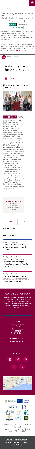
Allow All (13, 24)
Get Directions (18, 338)
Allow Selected (18, 27)
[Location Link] (17, 389)
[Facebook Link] (18, 359)
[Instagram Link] (10, 359)
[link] (17, 401)
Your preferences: (22, 18)
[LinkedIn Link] (14, 367)
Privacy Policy (21, 51)
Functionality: (7, 18)
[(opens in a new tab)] (17, 403)
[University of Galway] (10, 57)
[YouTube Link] (26, 359)
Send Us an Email (18, 341)
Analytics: (12, 21)
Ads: (22, 21)
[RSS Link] (22, 367)
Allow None (23, 24)
